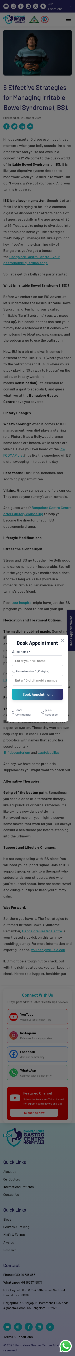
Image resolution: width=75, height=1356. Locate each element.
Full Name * (23, 651)
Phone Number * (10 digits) (32, 671)
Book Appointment (37, 694)
